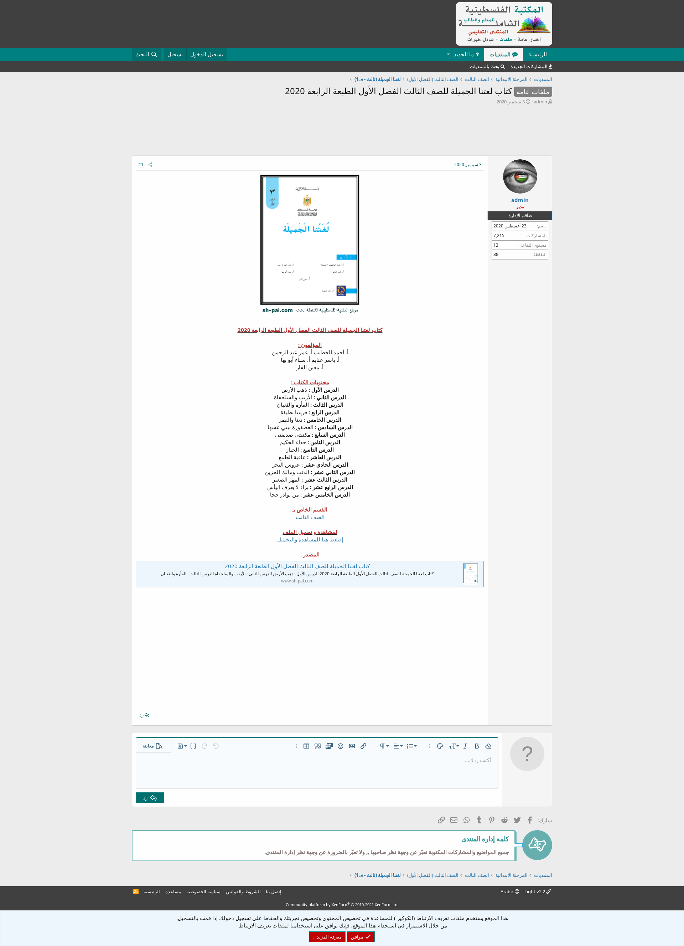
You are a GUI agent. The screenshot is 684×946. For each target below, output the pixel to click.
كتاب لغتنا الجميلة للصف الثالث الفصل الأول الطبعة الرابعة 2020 (297, 566)
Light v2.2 (535, 891)
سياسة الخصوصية (203, 891)
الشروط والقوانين (243, 891)
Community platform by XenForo (342, 904)
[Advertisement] (342, 132)
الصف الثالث (310, 516)
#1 (141, 164)
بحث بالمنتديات (484, 66)
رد (141, 714)
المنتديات (500, 54)
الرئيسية (537, 54)
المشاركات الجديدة (529, 66)
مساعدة (173, 891)
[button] (448, 54)
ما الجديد (464, 54)
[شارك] (150, 165)
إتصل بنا (273, 891)
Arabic (508, 891)
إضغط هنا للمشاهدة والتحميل (310, 539)
